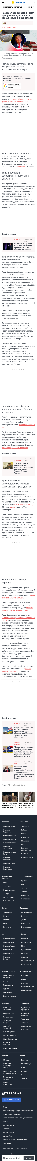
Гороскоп (24, 939)
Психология (25, 923)
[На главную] (18, 2)
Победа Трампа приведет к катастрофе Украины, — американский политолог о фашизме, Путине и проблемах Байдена (24, 772)
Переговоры (8, 985)
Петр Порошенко (9, 1035)
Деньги (6, 883)
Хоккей (24, 892)
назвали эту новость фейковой (15, 448)
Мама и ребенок (27, 912)
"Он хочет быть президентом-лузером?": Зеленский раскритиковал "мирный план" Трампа (23, 468)
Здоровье (24, 908)
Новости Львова (9, 843)
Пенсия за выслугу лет (7, 1083)
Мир (3, 934)
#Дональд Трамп (19, 785)
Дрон (5, 923)
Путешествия (26, 950)
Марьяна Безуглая (6, 1044)
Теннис (24, 888)
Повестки (24, 976)
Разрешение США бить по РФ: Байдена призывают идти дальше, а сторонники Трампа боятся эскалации (24, 732)
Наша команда (8, 1132)
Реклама (5, 1121)
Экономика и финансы (7, 877)
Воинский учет (26, 990)
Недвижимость (9, 890)
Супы (23, 1067)
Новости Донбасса (7, 859)
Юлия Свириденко (10, 1048)
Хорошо (29, 1158)
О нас (4, 1107)
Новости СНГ (8, 950)
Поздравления (26, 964)
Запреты (24, 1022)
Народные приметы (25, 1014)
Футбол (24, 881)
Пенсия (5, 1055)
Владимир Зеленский (7, 1009)
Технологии (7, 912)
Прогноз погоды (27, 857)
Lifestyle (23, 934)
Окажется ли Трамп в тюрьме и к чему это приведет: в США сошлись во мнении (23, 247)
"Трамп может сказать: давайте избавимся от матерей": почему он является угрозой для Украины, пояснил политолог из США (24, 752)
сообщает (21, 167)
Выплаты (24, 833)
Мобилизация (25, 971)
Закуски (24, 1078)
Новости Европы (9, 939)
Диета (23, 920)
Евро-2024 (25, 895)
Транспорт (7, 886)
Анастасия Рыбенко (12, 23)
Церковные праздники (25, 1009)
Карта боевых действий (8, 977)
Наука (4, 908)
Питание (24, 916)
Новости (5, 822)
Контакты (6, 1129)
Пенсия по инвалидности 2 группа (9, 1066)
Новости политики (17, 459)
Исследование (26, 927)
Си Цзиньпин (8, 1017)
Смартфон (7, 927)
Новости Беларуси (6, 958)
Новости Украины (17, 743)
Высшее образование (26, 849)
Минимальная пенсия (8, 1078)
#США (8, 785)
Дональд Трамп (9, 1013)
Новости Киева (9, 826)
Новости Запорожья (7, 847)
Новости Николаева (7, 868)
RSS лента (6, 1143)
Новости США (8, 942)
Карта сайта (7, 1136)
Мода (23, 946)
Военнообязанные (28, 987)
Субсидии (25, 837)
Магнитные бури (27, 960)
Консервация (26, 1064)
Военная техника (9, 996)
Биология (6, 920)
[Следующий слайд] (35, 7)
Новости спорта (26, 876)
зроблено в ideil (7, 1154)
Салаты (24, 1074)
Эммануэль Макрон (7, 1021)
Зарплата (25, 826)
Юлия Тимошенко (10, 1039)
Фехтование (26, 899)
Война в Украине (8, 971)
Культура (24, 953)
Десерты (24, 1071)
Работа (24, 830)
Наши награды (8, 1125)
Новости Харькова (6, 831)
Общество (24, 822)
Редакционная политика (11, 1114)
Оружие (6, 989)
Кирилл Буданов (9, 1032)
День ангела (26, 1026)
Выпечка (24, 1060)
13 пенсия (7, 1060)
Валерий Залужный (7, 1027)
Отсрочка (24, 983)
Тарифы (6, 893)
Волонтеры (7, 992)
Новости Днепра (9, 836)
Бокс (23, 884)
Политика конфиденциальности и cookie (17, 1111)
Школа (23, 844)
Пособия (24, 854)
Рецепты (23, 1055)
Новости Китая (8, 953)
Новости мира (17, 240)
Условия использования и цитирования (17, 1118)
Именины (25, 1030)
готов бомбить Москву (23, 504)
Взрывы (6, 981)
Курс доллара (8, 897)
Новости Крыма (9, 863)
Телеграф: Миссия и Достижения (15, 1140)
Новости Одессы (9, 839)
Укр (34, 2)
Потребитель (26, 942)
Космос (6, 916)
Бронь (23, 979)
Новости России (9, 946)
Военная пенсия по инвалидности (9, 1072)
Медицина (25, 841)
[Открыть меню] (3, 2)
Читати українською (9, 27)
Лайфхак (24, 957)
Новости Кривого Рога (9, 853)
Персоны (5, 1003)
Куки (17, 1158)
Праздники (24, 1003)
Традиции (25, 1019)
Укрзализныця (8, 901)
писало (12, 507)
